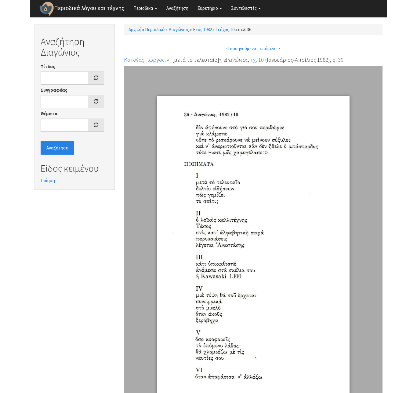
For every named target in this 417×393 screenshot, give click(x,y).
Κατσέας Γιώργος (144, 59)
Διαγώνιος (179, 29)
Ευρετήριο (208, 8)
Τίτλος (48, 66)
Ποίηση (48, 180)
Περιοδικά (143, 8)
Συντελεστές (244, 8)
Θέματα (49, 113)
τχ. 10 (257, 59)
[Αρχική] (46, 9)
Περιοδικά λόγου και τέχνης (89, 8)
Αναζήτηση (177, 8)
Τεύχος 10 (225, 29)
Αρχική (135, 29)
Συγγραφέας (54, 90)
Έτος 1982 (202, 29)
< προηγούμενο (241, 48)
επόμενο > (270, 48)
